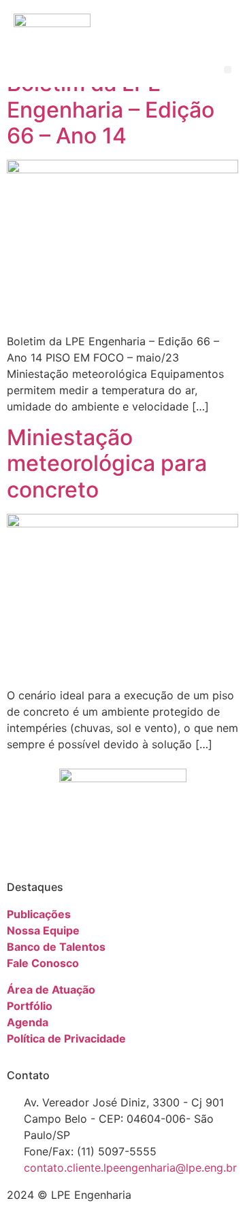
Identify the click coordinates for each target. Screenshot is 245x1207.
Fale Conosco (43, 963)
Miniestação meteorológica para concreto (107, 463)
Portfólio (29, 1006)
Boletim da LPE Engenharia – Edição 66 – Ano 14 (110, 109)
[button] (227, 69)
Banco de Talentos (56, 947)
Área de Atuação (51, 989)
